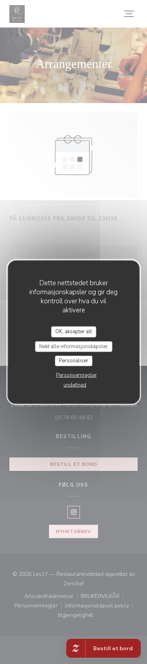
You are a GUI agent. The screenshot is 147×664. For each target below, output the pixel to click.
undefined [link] (75, 384)
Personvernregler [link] (76, 374)
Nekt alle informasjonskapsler (73, 346)
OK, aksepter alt (73, 331)
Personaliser (73, 360)
